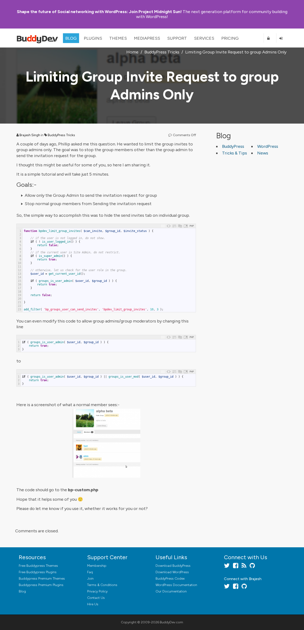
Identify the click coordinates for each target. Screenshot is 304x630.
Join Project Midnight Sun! (99, 11)
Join (90, 579)
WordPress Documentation (176, 585)
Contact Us (96, 598)
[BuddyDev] (38, 38)
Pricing (230, 38)
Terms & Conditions (102, 585)
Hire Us (92, 604)
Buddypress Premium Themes (42, 579)
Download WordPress (172, 572)
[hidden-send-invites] (106, 443)
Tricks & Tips (234, 153)
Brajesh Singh (29, 135)
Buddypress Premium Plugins (41, 585)
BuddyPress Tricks (61, 135)
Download (173, 566)
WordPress (267, 146)
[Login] (283, 38)
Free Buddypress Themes (38, 566)
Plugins (93, 38)
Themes (118, 38)
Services (204, 38)
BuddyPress (233, 146)
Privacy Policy (97, 591)
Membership (96, 566)
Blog (71, 38)
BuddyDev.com (171, 622)
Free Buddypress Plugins (38, 572)
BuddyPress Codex (170, 579)
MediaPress (147, 38)
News (262, 153)
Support (177, 38)
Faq (90, 572)
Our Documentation (171, 591)
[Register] (270, 38)
